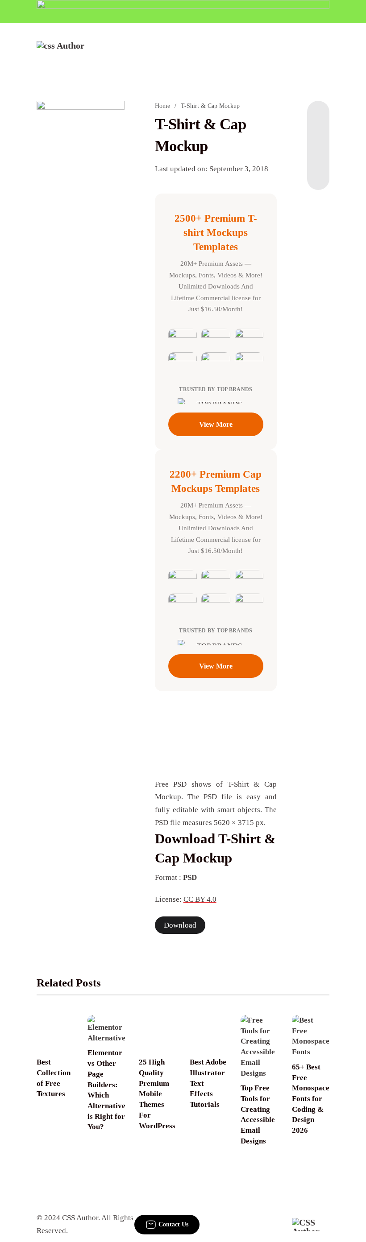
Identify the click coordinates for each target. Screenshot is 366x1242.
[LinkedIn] (318, 136)
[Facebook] (318, 118)
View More (216, 424)
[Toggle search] (291, 53)
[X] (318, 172)
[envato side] (81, 187)
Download (180, 925)
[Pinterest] (318, 154)
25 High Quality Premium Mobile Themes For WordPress (157, 1094)
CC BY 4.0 (199, 899)
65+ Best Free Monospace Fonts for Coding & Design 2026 (310, 1099)
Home (162, 106)
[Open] (323, 53)
